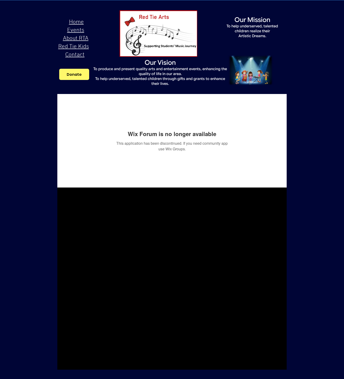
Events (75, 30)
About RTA (75, 38)
